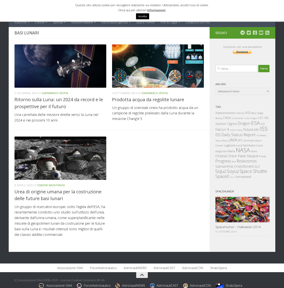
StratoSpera (218, 268)
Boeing (218, 118)
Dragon (244, 123)
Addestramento (225, 113)
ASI (247, 112)
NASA (243, 150)
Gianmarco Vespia (55, 93)
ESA (255, 122)
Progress (223, 161)
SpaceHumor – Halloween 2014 (238, 227)
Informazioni (156, 10)
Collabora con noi (197, 22)
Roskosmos (247, 161)
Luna (259, 145)
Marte (231, 151)
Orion (232, 155)
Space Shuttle (253, 171)
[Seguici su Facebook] (255, 32)
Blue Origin (257, 113)
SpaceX (222, 176)
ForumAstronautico (103, 268)
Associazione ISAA (70, 268)
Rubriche (20, 22)
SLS (257, 166)
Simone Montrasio (51, 185)
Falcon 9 (222, 129)
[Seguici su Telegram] (242, 32)
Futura (248, 129)
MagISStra (221, 151)
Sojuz (220, 171)
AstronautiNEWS (135, 268)
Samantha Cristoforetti (234, 166)
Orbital (221, 155)
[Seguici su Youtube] (261, 32)
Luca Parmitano (246, 145)
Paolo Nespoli (248, 156)
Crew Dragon (250, 118)
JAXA (233, 140)
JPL (240, 140)
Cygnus (232, 123)
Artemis (240, 113)
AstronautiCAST (164, 268)
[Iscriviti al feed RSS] (267, 32)
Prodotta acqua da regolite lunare (148, 99)
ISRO (256, 130)
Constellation (238, 118)
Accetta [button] (142, 16)
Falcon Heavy (236, 129)
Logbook (229, 145)
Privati (262, 156)
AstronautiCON (192, 268)
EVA (263, 124)
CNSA (227, 118)
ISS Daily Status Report (235, 134)
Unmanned (243, 176)
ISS (264, 128)
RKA (234, 161)
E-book (39, 22)
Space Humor (145, 22)
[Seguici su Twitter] (248, 32)
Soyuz (233, 171)
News (254, 151)
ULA (232, 177)
